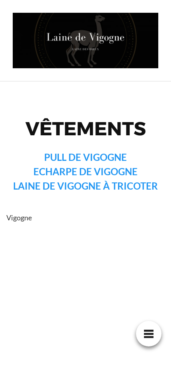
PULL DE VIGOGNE (85, 157)
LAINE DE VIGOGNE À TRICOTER (85, 186)
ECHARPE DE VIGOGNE (85, 171)
